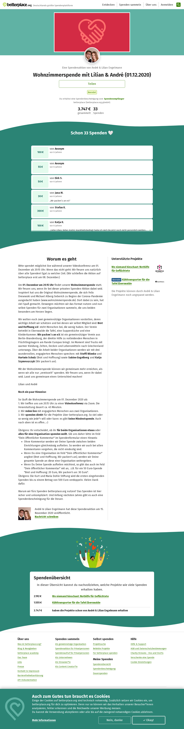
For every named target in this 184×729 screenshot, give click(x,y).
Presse (21, 666)
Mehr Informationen (44, 720)
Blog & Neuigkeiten (27, 648)
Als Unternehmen (63, 657)
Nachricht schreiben (46, 516)
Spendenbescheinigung (104, 668)
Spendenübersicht (102, 664)
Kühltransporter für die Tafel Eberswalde (76, 602)
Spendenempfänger (114, 98)
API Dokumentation (27, 680)
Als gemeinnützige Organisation (70, 644)
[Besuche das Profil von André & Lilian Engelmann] (92, 55)
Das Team (22, 657)
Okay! (150, 720)
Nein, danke (115, 720)
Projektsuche (99, 644)
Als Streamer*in (63, 662)
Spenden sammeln (130, 4)
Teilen (92, 84)
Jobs (20, 662)
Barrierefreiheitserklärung (30, 675)
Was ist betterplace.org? (29, 644)
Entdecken (108, 4)
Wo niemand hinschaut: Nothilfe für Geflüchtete (80, 596)
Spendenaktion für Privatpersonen (72, 648)
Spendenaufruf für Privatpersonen (72, 653)
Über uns (151, 4)
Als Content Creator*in (66, 666)
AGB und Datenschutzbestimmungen (148, 648)
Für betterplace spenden (105, 653)
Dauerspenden (100, 673)
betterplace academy (28, 653)
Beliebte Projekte (101, 648)
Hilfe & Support (138, 644)
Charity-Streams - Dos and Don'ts (147, 653)
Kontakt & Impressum (28, 671)
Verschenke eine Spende (142, 657)
